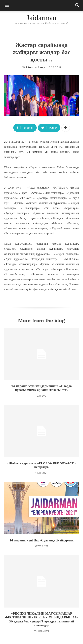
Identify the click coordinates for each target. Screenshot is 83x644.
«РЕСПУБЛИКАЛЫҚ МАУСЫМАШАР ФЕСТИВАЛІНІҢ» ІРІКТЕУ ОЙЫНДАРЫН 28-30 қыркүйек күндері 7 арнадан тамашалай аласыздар (41, 619)
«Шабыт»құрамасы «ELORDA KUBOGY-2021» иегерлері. (41, 465)
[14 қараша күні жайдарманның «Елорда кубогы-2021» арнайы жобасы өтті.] (41, 354)
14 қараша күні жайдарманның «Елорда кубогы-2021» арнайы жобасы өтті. (41, 388)
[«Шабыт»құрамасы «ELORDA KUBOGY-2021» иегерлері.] (41, 431)
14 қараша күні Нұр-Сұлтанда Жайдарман (42, 540)
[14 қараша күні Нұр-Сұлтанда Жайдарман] (41, 508)
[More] (65, 128)
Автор (41, 67)
